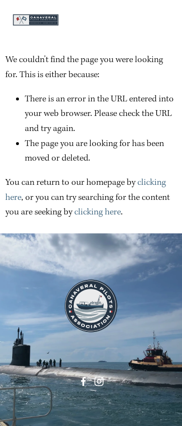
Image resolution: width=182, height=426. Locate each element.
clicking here (97, 212)
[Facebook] (83, 381)
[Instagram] (99, 381)
